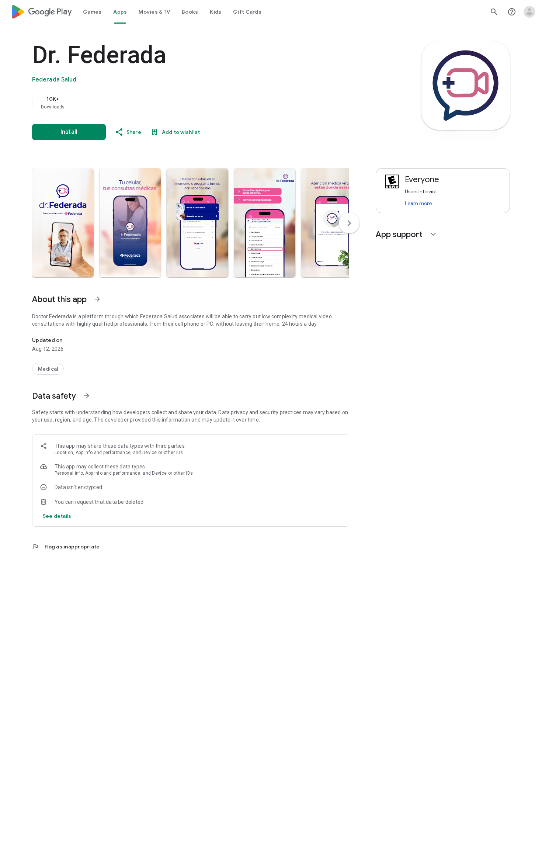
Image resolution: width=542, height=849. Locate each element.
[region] (179, 102)
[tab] (92, 12)
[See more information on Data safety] (86, 396)
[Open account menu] (529, 12)
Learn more (418, 203)
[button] (63, 222)
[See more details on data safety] (57, 516)
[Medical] (48, 368)
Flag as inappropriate (66, 546)
